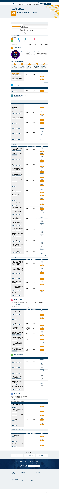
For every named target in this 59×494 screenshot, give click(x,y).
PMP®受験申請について (29, 455)
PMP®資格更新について (42, 455)
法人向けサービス (31, 4)
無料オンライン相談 (48, 3)
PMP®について (17, 455)
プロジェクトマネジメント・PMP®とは (23, 4)
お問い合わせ (42, 3)
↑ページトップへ (46, 82)
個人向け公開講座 (36, 4)
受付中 (42, 44)
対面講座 (30, 44)
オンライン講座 (34, 44)
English (13, 477)
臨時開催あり (46, 44)
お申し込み (42, 76)
